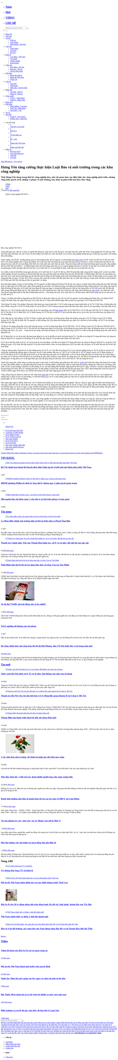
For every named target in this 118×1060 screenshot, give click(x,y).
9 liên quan (5, 986)
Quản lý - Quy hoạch (14, 162)
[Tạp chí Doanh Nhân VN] (59, 803)
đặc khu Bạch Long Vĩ (9, 1029)
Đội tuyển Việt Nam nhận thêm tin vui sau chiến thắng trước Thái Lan (34, 882)
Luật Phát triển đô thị (78, 1029)
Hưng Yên (79, 260)
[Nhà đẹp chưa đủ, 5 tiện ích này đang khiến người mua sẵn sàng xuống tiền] (59, 772)
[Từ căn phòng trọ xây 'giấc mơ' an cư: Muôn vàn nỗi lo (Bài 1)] (59, 816)
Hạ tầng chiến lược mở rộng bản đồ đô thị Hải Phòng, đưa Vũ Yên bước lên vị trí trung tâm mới (46, 646)
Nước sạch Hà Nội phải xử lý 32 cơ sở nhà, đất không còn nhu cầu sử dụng (36, 674)
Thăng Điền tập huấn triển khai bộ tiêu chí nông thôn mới (28, 717)
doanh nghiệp (33, 1033)
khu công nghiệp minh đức (15, 445)
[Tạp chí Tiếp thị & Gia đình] (59, 781)
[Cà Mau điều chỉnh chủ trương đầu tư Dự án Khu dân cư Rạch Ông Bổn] (59, 517)
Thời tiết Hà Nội (67, 1023)
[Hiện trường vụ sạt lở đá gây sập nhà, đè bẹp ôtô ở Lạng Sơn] (59, 1006)
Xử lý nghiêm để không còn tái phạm (18, 626)
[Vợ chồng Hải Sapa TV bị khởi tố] (59, 866)
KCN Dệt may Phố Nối (14, 430)
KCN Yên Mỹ (11, 443)
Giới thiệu (9, 1042)
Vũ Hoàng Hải (52, 1033)
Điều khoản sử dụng (13, 1044)
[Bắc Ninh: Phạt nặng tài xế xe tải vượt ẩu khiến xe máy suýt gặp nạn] (59, 990)
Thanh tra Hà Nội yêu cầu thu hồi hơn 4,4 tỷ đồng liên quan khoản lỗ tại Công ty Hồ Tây (43, 696)
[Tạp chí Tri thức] (59, 608)
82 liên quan (5, 974)
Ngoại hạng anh (35, 1027)
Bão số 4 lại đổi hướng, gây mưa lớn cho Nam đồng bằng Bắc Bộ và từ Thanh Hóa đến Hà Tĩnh (46, 928)
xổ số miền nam (79, 1023)
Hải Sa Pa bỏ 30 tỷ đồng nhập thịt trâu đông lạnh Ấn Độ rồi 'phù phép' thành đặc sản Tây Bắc (46, 904)
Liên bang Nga (41, 1029)
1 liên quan (12, 190)
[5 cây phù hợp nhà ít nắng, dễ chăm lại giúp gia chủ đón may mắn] (59, 744)
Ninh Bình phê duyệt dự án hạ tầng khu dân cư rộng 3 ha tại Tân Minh (35, 565)
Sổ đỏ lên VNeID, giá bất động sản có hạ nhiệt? (23, 604)
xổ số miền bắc (51, 1025)
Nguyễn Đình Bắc (14, 1023)
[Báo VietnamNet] (59, 761)
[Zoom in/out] (7, 415)
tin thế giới (11, 1025)
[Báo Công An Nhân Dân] (59, 970)
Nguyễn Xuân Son (66, 1027)
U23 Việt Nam (96, 1029)
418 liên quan (6, 654)
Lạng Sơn (46, 1023)
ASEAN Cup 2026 (8, 1027)
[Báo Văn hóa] (59, 886)
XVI (110, 1025)
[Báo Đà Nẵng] (59, 721)
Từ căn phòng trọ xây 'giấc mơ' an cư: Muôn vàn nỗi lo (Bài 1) (31, 821)
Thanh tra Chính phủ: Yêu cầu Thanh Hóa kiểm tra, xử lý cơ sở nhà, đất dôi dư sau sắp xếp (45, 543)
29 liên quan (9, 550)
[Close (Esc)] (2, 415)
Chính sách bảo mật (13, 1046)
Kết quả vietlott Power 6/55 (106, 1027)
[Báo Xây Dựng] (59, 998)
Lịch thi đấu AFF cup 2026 (18, 1033)
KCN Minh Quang (12, 435)
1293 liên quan (6, 1002)
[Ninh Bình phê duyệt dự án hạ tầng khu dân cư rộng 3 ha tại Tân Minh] (59, 560)
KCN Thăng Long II (13, 437)
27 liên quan (9, 612)
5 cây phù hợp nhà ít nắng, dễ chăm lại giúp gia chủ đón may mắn (32, 757)
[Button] (2, 2)
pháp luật (45, 375)
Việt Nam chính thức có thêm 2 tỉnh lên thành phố (24, 916)
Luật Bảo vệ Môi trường (14, 433)
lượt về (74, 1031)
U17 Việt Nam (73, 1025)
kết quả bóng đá (27, 1023)
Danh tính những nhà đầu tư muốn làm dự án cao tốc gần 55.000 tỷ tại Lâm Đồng (40, 799)
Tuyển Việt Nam (32, 1025)
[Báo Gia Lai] (59, 487)
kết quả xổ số (29, 1031)
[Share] (4, 415)
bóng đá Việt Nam (106, 1023)
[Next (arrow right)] (4, 417)
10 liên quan (5, 958)
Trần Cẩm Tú (20, 1025)
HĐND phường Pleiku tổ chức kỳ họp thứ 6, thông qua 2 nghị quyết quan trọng (39, 483)
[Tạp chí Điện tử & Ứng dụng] (59, 678)
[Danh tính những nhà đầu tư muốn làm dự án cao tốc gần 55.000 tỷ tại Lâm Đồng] (59, 794)
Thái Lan (49, 1031)
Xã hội (43, 1031)
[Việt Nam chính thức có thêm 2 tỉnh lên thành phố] (59, 912)
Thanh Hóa (43, 1033)
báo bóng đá (63, 1033)
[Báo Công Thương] (59, 547)
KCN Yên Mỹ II (12, 441)
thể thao (4, 1023)
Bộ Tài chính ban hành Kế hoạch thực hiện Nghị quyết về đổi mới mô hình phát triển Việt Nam (46, 467)
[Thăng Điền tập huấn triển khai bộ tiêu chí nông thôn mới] (59, 713)
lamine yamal (55, 1023)
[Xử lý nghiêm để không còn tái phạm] (59, 622)
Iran (99, 1031)
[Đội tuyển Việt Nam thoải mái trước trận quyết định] (59, 962)
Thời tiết (37, 1031)
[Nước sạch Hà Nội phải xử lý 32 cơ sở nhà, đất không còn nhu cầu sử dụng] (59, 669)
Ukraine (4, 1025)
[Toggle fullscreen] (5, 415)
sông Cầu (44, 1027)
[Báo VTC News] (59, 874)
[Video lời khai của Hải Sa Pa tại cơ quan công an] (59, 946)
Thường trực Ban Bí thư (62, 1031)
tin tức (88, 1029)
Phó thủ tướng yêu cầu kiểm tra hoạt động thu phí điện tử (28, 842)
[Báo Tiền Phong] (59, 650)
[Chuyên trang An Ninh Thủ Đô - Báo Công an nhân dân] (59, 503)
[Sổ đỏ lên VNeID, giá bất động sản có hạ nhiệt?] (59, 591)
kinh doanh (59, 310)
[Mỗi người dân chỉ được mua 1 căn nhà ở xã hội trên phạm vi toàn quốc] (59, 495)
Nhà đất (4, 162)
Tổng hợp (9, 1057)
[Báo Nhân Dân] (59, 184)
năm (65, 1025)
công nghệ (95, 290)
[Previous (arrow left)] (2, 417)
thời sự (103, 1031)
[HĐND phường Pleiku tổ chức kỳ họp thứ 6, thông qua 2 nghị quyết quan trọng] (59, 479)
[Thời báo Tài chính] (59, 471)
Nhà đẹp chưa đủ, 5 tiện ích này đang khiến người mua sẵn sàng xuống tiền (37, 777)
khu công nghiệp (12, 439)
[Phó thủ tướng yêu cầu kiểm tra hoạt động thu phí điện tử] (59, 838)
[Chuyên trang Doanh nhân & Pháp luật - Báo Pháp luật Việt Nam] (59, 525)
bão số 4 (71, 1033)
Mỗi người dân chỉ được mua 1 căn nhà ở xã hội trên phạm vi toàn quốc (35, 499)
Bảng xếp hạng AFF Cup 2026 (58, 1029)
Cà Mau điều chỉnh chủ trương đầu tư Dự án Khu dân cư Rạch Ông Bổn (35, 521)
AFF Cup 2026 (23, 1029)
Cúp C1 (21, 1031)
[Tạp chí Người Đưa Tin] (59, 825)
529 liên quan (10, 828)
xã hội (82, 362)
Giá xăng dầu (54, 1027)
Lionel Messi (38, 1023)
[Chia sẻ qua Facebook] (2, 419)
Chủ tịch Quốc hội (22, 1027)
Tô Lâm (61, 1025)
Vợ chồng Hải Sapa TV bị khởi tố (17, 870)
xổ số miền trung (85, 1025)
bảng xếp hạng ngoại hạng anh (84, 1027)
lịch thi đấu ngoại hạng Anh (87, 1031)
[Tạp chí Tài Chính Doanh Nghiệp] (59, 847)
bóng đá (32, 1029)
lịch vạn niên (103, 1025)
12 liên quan (10, 806)
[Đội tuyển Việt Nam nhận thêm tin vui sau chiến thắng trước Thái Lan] (59, 878)
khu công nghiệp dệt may (15, 447)
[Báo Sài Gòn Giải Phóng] (59, 982)
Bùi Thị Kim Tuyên (92, 1023)
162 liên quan (10, 850)
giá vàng (14, 1031)
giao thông (42, 1025)
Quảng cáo (9, 1048)
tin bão (108, 1031)
